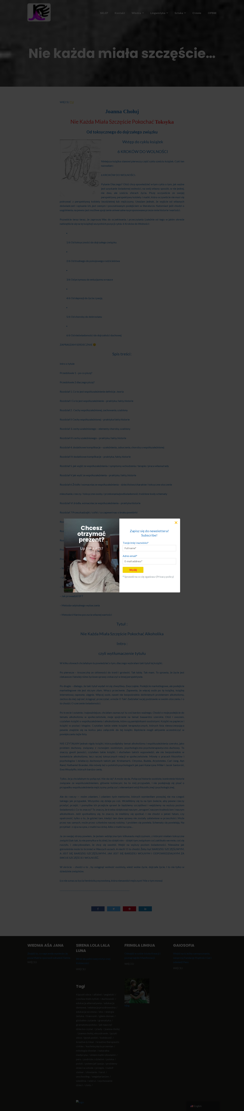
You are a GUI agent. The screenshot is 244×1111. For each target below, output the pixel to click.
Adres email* (130, 555)
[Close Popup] (177, 522)
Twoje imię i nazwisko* (136, 542)
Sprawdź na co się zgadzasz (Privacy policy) (149, 576)
